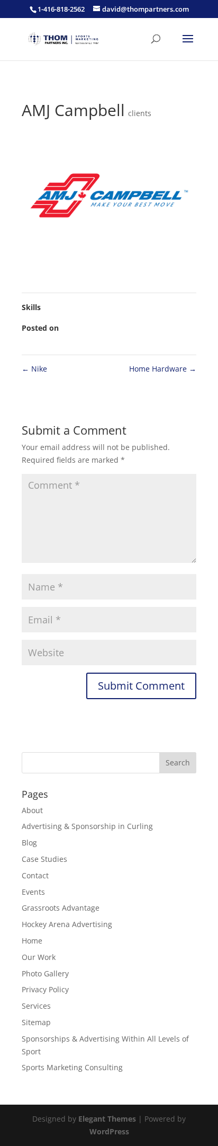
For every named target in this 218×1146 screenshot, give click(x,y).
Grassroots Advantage (60, 908)
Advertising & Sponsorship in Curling (87, 826)
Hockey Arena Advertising (67, 924)
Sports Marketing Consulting (72, 1067)
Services (36, 1006)
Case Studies (44, 859)
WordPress (109, 1131)
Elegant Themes (107, 1119)
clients (139, 113)
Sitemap (36, 1022)
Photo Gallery (45, 973)
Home (32, 941)
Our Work (39, 957)
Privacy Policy (45, 989)
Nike (34, 369)
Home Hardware (162, 369)
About (32, 810)
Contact (35, 875)
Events (33, 892)
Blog (29, 843)
